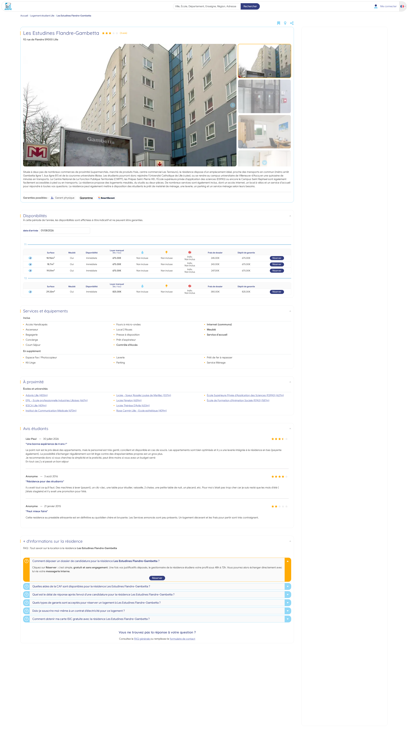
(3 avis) (123, 33)
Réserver (276, 258)
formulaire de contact (182, 638)
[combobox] (207, 6)
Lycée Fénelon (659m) (129, 400)
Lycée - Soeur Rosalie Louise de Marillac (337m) (143, 395)
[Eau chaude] (142, 252)
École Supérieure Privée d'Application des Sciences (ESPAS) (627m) (245, 395)
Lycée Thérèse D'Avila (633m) (133, 405)
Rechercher (250, 6)
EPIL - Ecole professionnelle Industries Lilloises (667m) (57, 400)
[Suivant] (233, 105)
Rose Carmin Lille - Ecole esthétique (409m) (141, 410)
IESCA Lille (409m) (36, 405)
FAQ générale (142, 638)
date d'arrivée (30, 230)
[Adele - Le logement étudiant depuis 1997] (7, 6)
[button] (403, 6)
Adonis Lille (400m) (37, 395)
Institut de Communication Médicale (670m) (51, 410)
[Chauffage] (189, 252)
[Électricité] (166, 252)
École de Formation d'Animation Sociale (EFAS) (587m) (238, 400)
